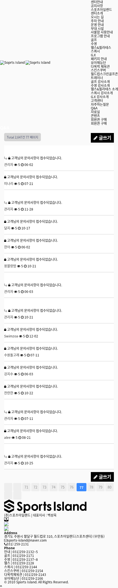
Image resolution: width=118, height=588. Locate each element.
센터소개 (97, 13)
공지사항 (97, 5)
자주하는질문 (100, 104)
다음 (8, 495)
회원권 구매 (99, 119)
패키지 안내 (99, 58)
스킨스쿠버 (98, 70)
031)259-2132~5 (21, 551)
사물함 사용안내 (102, 32)
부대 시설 (97, 28)
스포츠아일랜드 (101, 9)
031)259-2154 (23, 570)
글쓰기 (104, 137)
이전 (17, 487)
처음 (8, 487)
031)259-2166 (23, 578)
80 (109, 487)
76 (72, 487)
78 (91, 487)
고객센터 (97, 100)
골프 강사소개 (100, 81)
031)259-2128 (19, 563)
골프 (94, 39)
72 (35, 487)
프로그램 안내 (100, 36)
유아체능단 (98, 62)
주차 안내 (97, 20)
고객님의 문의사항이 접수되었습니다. (36, 158)
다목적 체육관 (100, 66)
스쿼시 (95, 51)
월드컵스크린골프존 (104, 73)
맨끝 (17, 495)
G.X (93, 54)
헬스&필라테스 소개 (104, 89)
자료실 (95, 111)
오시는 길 (97, 17)
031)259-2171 (19, 555)
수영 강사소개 (100, 85)
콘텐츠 (95, 115)
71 (26, 487)
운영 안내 (97, 24)
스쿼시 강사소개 (102, 92)
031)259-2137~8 (21, 559)
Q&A (94, 108)
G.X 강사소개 (100, 96)
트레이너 (97, 77)
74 (53, 487)
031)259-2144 (20, 566)
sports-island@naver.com (27, 540)
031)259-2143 (25, 574)
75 (62, 487)
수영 (94, 43)
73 (44, 487)
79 (100, 487)
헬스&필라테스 (101, 47)
